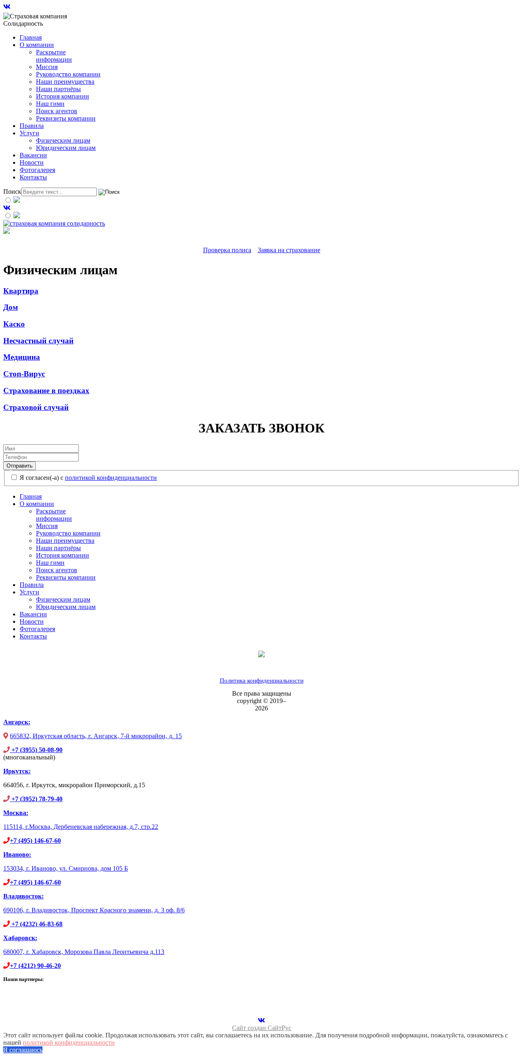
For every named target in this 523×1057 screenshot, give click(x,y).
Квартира (20, 291)
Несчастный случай (38, 340)
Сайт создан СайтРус (261, 1027)
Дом (10, 307)
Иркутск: (17, 771)
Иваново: (17, 854)
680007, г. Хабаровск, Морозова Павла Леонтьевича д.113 (83, 951)
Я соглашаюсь (22, 1049)
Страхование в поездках (46, 390)
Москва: (15, 812)
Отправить (20, 466)
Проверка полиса (227, 249)
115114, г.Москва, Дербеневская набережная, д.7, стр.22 (80, 826)
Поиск (12, 191)
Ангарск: (16, 722)
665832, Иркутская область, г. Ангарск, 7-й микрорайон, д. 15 (96, 735)
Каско (14, 324)
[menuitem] (31, 37)
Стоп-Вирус (24, 374)
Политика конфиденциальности (262, 680)
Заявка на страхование (289, 249)
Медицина (21, 357)
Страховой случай (36, 407)
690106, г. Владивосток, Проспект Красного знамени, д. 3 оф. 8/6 (94, 910)
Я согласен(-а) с (87, 477)
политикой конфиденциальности (111, 477)
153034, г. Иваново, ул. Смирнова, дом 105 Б (65, 868)
